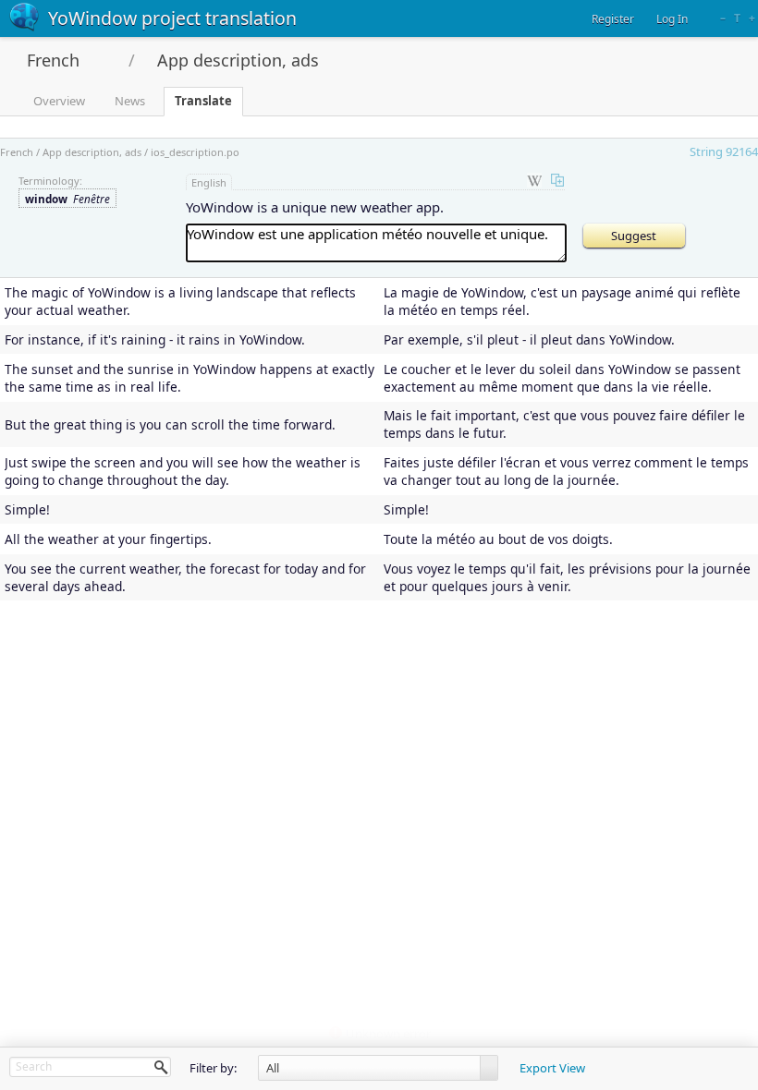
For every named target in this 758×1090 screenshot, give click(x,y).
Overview (59, 100)
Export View (552, 1068)
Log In (672, 19)
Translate (203, 100)
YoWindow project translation (172, 18)
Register (613, 19)
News (130, 100)
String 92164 (724, 151)
